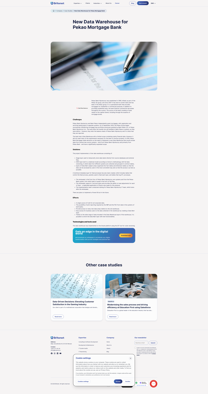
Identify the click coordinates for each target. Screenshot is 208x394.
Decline (127, 381)
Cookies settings (83, 381)
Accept (118, 381)
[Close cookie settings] (130, 358)
